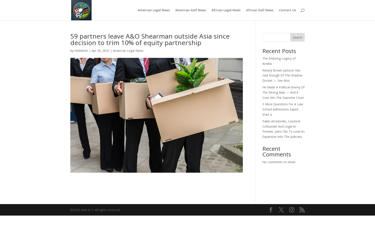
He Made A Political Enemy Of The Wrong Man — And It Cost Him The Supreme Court (283, 92)
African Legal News (226, 10)
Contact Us (287, 10)
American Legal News (154, 10)
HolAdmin (81, 51)
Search (297, 37)
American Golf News (190, 10)
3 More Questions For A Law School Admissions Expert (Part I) (282, 109)
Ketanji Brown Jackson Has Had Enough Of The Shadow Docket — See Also (282, 75)
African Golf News (259, 10)
